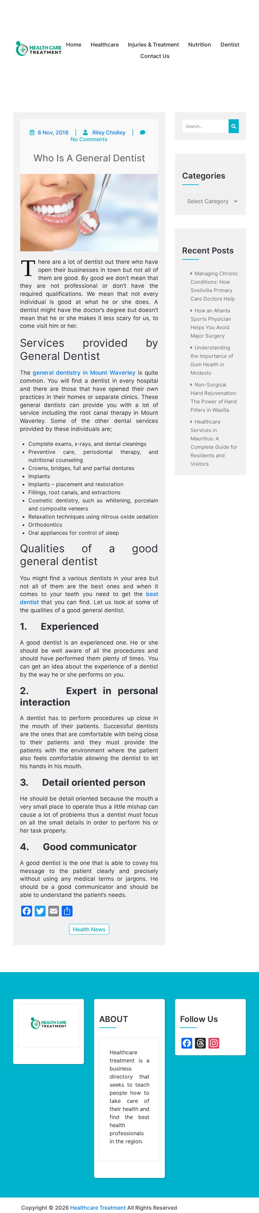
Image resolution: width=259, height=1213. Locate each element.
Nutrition (199, 44)
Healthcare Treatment (98, 1207)
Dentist (230, 44)
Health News (89, 929)
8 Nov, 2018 (53, 132)
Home (73, 44)
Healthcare (105, 44)
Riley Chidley (108, 132)
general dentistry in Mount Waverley (84, 372)
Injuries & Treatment (153, 44)
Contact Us (155, 56)
